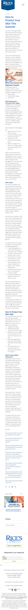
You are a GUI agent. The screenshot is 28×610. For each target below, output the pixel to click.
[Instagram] (15, 590)
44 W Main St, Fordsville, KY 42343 (14, 582)
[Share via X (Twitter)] (9, 486)
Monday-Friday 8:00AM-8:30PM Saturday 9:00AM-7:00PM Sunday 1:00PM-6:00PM (14, 575)
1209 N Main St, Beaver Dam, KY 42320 (14, 570)
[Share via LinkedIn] (12, 486)
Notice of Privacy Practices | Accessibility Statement (16, 597)
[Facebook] (12, 590)
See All (21, 493)
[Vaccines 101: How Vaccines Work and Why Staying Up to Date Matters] (14, 501)
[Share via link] (15, 486)
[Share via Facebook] (6, 486)
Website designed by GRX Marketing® (14, 598)
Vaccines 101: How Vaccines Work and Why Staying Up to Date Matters (13, 510)
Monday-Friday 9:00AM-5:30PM (14, 585)
